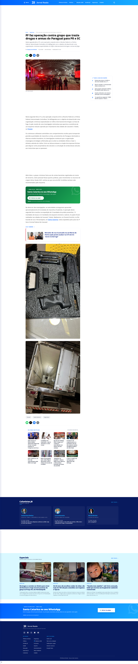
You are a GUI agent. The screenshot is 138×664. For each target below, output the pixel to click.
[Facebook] (27, 632)
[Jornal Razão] (40, 2)
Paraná (30, 129)
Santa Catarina (53, 220)
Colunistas (25, 653)
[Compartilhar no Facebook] (34, 55)
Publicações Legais (51, 643)
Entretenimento (37, 648)
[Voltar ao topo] (1, 662)
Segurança (95, 2)
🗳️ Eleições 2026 (79, 2)
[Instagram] (24, 632)
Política (71, 2)
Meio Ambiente (37, 650)
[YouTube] (38, 632)
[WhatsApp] (34, 632)
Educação (25, 648)
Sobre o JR (49, 638)
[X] (31, 632)
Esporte (36, 645)
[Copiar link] (37, 55)
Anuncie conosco (51, 645)
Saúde (24, 645)
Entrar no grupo (106, 610)
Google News (50, 648)
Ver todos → (114, 502)
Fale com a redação (51, 641)
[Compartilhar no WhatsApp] (27, 55)
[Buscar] (114, 2)
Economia (36, 643)
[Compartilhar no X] (30, 55)
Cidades (102, 2)
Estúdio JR (87, 2)
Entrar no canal (36, 198)
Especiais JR (25, 650)
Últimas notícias (63, 2)
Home (27, 32)
